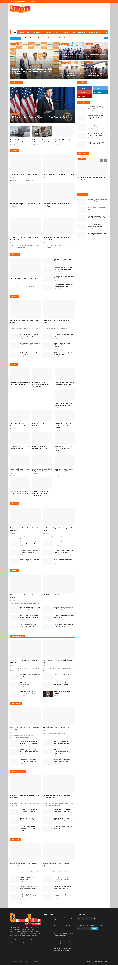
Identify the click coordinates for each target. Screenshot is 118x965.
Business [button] (66, 32)
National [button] (36, 32)
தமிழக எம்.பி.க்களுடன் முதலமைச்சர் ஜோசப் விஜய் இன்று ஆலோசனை (29, 887)
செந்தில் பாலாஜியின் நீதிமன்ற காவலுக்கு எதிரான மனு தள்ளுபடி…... (98, 126)
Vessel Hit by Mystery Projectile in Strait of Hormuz (19, 141)
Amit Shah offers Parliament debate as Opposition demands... (64, 542)
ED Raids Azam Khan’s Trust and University (36, 38)
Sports (13, 364)
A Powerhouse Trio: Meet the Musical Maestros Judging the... (63, 760)
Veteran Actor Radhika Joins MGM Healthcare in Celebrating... (30, 335)
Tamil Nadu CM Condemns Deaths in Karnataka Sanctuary (64, 277)
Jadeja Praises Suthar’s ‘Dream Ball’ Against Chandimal (20, 383)
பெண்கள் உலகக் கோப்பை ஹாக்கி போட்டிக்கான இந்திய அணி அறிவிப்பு (19, 471)
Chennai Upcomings (18, 771)
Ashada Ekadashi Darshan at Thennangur (62, 692)
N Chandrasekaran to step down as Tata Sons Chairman (24, 596)
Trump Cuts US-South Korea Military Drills (64, 141)
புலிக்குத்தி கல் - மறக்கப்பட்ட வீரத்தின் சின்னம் (63, 895)
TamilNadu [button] (47, 32)
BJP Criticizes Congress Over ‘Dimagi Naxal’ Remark (57, 529)
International (16, 83)
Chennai (14, 296)
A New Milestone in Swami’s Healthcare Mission (28, 683)
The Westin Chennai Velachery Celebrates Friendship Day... (62, 810)
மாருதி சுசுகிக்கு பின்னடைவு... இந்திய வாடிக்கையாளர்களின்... (63, 608)
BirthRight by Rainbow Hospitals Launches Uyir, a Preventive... (29, 760)
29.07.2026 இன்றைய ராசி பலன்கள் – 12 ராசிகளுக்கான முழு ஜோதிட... (29, 692)
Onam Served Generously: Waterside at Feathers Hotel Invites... (25, 796)
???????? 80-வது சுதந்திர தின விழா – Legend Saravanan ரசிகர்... (23, 661)
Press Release (15, 703)
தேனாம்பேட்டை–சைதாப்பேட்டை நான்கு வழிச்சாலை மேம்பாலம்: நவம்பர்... (30, 344)
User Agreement (102, 961)
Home (14, 32)
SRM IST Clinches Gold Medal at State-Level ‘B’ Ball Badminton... (64, 426)
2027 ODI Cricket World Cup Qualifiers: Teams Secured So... (64, 404)
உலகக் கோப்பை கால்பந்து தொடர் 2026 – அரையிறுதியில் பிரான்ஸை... (64, 471)
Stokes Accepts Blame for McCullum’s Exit (40, 425)
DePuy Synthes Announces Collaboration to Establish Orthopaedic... (61, 751)
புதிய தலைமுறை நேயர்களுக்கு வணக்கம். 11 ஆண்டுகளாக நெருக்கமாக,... (95, 117)
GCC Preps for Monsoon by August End (63, 335)
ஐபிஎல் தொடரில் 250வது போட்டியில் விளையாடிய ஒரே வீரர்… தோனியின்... (97, 134)
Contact (89, 961)
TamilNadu (15, 254)
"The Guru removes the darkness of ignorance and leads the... (64, 683)
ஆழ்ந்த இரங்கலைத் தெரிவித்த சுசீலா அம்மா (56, 727)
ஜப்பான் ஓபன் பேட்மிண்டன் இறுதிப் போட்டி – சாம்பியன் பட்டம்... (42, 470)
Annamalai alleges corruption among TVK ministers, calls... (28, 542)
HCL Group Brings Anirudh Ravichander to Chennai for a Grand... (28, 828)
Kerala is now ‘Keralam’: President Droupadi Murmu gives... (63, 260)
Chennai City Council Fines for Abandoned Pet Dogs (58, 322)
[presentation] (11, 60)
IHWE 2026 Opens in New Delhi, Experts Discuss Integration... (62, 742)
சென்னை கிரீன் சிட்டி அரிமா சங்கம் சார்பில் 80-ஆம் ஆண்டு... (58, 661)
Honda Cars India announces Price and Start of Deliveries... (64, 616)
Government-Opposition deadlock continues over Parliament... (63, 551)
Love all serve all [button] (79, 32)
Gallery (95, 961)
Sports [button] (57, 32)
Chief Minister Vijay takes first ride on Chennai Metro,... (63, 353)
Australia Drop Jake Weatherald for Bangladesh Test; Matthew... (41, 384)
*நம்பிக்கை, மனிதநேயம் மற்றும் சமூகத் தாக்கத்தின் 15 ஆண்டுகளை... (24, 728)
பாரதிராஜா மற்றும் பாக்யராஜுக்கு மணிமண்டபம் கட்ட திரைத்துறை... (28, 895)
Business (14, 571)
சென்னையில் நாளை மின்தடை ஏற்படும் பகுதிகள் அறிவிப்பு (29, 353)
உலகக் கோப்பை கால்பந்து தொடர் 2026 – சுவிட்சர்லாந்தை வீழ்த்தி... (19, 492)
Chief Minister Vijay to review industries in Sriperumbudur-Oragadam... (62, 344)
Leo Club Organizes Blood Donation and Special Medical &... (30, 675)
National (14, 150)
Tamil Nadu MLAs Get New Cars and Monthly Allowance (24, 280)
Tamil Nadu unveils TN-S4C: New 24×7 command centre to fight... (63, 268)
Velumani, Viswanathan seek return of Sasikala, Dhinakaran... (30, 560)
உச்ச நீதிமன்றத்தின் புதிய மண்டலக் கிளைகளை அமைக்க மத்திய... (57, 865)
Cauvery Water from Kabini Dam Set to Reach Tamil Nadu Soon (64, 887)
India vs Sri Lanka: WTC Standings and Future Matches (19, 425)
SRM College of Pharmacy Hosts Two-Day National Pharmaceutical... (30, 750)
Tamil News (15, 839)
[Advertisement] (76, 16)
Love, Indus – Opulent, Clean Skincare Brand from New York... (91, 179)
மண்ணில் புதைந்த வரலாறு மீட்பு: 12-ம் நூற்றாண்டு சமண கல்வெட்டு (24, 865)
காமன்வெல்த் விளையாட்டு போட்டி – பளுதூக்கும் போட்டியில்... (19, 447)
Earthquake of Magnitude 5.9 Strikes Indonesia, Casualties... (42, 141)
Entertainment (94, 32)
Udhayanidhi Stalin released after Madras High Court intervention (63, 560)
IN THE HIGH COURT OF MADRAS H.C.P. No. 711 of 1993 (97, 143)
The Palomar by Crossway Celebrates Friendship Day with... (29, 819)
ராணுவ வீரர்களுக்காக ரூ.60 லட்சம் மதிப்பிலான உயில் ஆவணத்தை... (62, 878)
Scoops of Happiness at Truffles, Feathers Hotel (63, 827)
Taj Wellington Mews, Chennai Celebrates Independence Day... (56, 796)
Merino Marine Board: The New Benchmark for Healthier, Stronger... (30, 616)
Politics (14, 504)
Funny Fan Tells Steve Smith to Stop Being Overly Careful (64, 383)
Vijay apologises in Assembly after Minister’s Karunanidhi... (24, 529)
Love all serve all (17, 636)
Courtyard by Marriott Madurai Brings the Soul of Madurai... (28, 810)
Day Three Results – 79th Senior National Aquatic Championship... (40, 493)
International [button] (24, 32)
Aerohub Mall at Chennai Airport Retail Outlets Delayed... (24, 322)
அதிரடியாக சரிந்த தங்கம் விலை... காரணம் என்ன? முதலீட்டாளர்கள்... (28, 625)
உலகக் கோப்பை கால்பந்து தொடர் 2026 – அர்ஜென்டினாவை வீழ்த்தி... (64, 448)
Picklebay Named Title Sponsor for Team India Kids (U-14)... (42, 447)
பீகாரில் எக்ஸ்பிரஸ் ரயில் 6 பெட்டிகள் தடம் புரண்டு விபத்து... (97, 107)
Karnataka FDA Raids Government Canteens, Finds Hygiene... (57, 205)
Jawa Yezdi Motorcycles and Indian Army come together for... (30, 608)
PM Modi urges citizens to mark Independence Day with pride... (24, 238)
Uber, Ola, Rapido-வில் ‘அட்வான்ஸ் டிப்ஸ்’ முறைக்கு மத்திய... (29, 878)
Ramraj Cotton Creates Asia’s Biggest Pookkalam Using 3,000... (29, 742)
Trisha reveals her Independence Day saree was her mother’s (63, 285)
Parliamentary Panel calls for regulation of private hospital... (56, 238)
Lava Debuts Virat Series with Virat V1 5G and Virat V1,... (63, 625)
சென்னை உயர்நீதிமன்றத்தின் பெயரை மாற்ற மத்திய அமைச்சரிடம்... (29, 551)
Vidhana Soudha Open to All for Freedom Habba (58, 174)
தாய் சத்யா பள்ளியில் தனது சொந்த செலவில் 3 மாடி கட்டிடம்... (62, 675)
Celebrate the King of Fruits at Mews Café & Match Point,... (64, 819)
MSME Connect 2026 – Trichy (52, 595)
